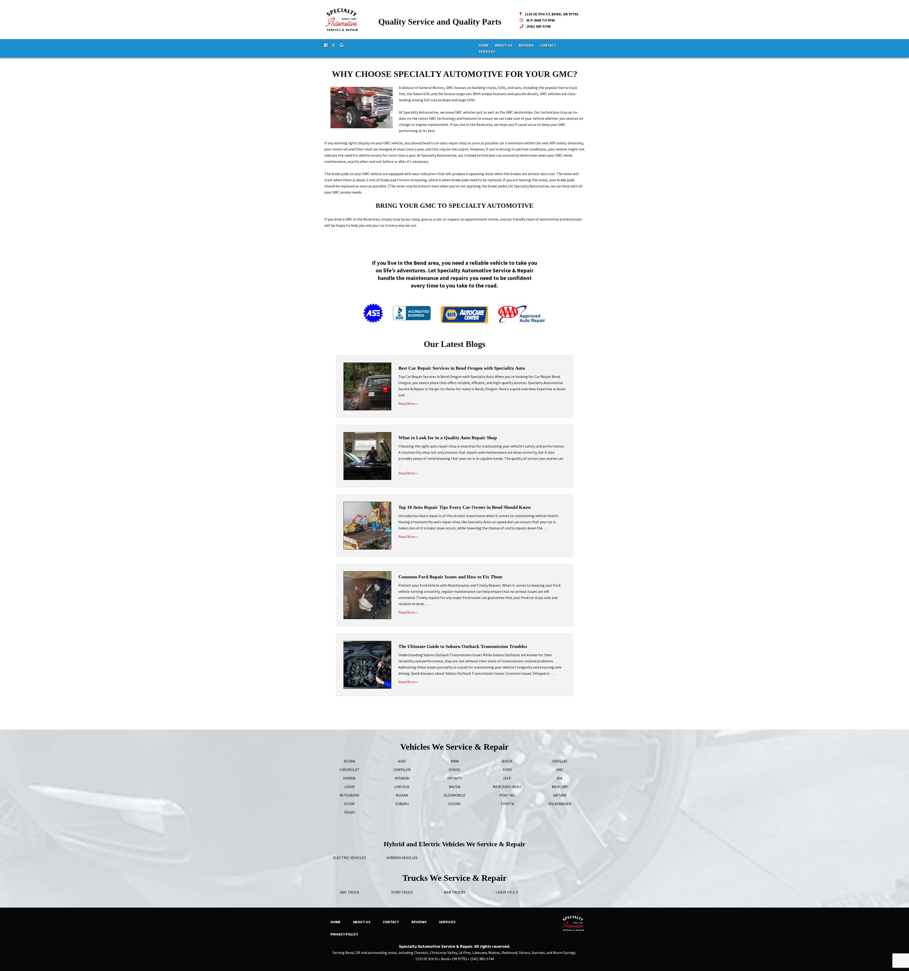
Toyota (507, 803)
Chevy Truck (507, 892)
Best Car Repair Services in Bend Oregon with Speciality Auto (461, 368)
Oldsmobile (454, 795)
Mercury (560, 786)
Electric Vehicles (349, 857)
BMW (454, 761)
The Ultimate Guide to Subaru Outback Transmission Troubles (462, 646)
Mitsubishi (349, 795)
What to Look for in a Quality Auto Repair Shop (447, 437)
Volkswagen (559, 803)
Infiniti (454, 778)
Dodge (454, 769)
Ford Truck (402, 892)
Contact (548, 45)
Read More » (408, 403)
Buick (507, 761)
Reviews (526, 45)
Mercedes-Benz (507, 786)
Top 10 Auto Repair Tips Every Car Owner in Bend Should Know (464, 507)
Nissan (402, 795)
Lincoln (402, 786)
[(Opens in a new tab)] (326, 45)
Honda (349, 778)
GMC (559, 769)
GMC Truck (349, 892)
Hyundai (402, 778)
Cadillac (560, 761)
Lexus (349, 786)
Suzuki (454, 803)
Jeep (507, 778)
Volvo (349, 812)
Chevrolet (349, 769)
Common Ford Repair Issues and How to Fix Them (450, 576)
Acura (349, 761)
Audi (402, 761)
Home (484, 45)
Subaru (402, 803)
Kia (559, 778)
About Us (503, 45)
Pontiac (507, 795)
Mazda (454, 786)
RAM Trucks (454, 892)
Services (487, 51)
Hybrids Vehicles (402, 857)
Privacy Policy (344, 934)
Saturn (559, 795)
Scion (349, 803)
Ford (507, 769)
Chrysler (401, 769)
